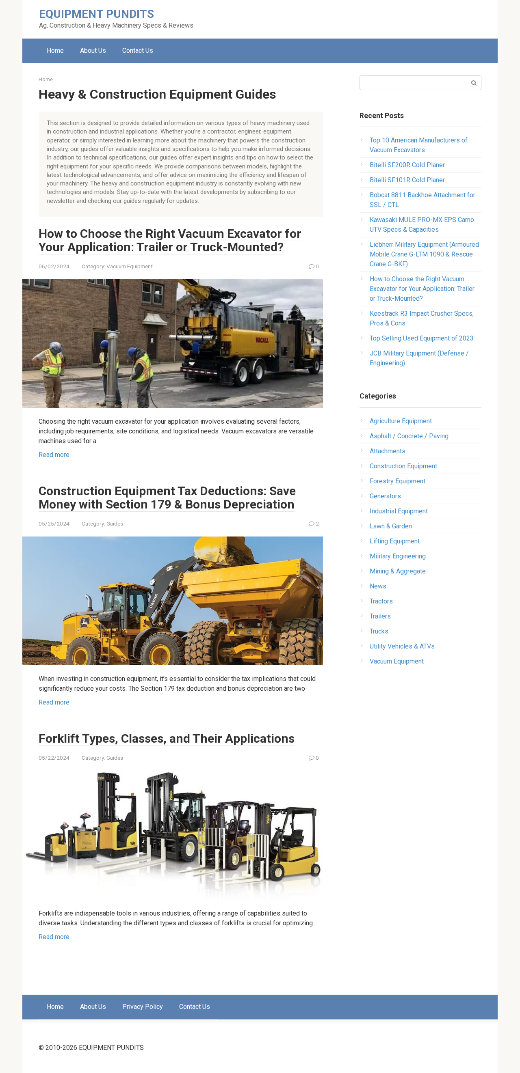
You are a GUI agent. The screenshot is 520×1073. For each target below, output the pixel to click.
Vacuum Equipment (129, 266)
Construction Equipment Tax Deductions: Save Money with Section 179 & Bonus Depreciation (167, 497)
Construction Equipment (403, 466)
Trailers (380, 616)
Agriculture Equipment (401, 421)
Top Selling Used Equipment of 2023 (422, 338)
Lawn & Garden (391, 526)
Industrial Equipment (399, 511)
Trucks (379, 631)
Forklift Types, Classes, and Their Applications (167, 738)
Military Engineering (398, 556)
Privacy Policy (142, 1007)
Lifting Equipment (395, 541)
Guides (114, 523)
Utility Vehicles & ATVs (402, 646)
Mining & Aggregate (398, 571)
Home (55, 50)
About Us (93, 50)
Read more (54, 455)
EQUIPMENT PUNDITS (96, 14)
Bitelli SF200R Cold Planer (407, 165)
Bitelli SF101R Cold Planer (407, 180)
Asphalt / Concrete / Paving (409, 436)
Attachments (387, 451)
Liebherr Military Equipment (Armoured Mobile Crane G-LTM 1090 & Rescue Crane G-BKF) (424, 254)
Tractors (381, 601)
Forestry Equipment (397, 481)
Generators (385, 496)
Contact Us (137, 50)
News (378, 586)
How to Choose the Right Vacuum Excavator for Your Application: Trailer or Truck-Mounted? (170, 240)
